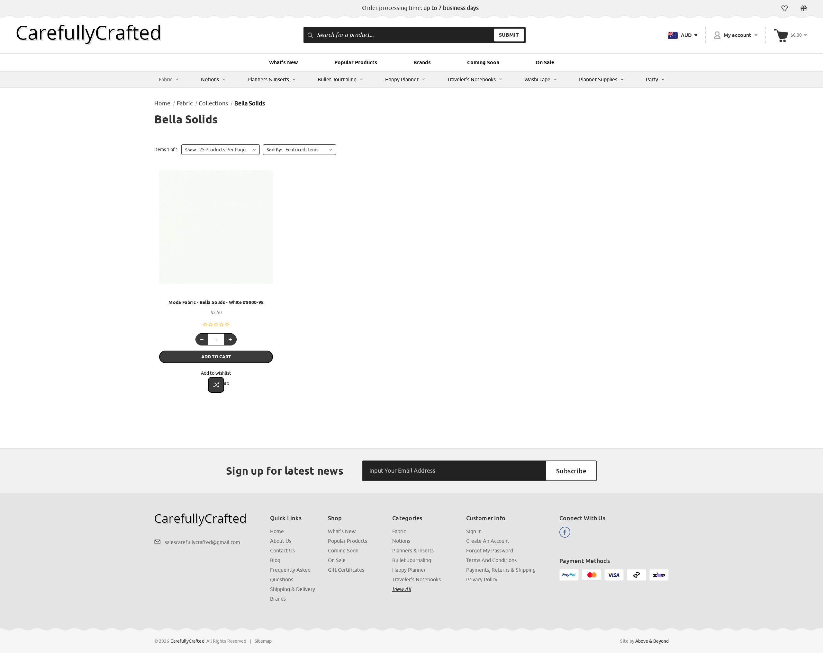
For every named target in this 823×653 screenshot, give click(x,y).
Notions (210, 79)
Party (652, 79)
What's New (283, 62)
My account (737, 35)
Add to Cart (216, 356)
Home (277, 531)
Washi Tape (537, 79)
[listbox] (310, 149)
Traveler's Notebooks (471, 79)
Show (190, 149)
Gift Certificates (803, 8)
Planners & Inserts (268, 79)
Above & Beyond (652, 641)
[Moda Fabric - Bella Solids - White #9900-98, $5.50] (216, 233)
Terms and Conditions (491, 560)
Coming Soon (483, 62)
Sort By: (274, 149)
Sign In (474, 531)
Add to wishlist (216, 373)
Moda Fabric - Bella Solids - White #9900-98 (216, 302)
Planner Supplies (598, 79)
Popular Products (355, 62)
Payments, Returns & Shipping (501, 570)
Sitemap (263, 641)
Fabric (165, 79)
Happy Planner (402, 79)
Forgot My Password (489, 550)
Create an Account (487, 541)
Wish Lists (784, 8)
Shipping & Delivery (292, 589)
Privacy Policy (481, 579)
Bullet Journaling (337, 79)
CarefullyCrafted (187, 641)
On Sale (545, 62)
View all (401, 589)
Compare (216, 383)
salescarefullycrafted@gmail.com (202, 542)
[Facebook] (565, 532)
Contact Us (282, 550)
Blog (275, 560)
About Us (280, 541)
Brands (422, 62)
